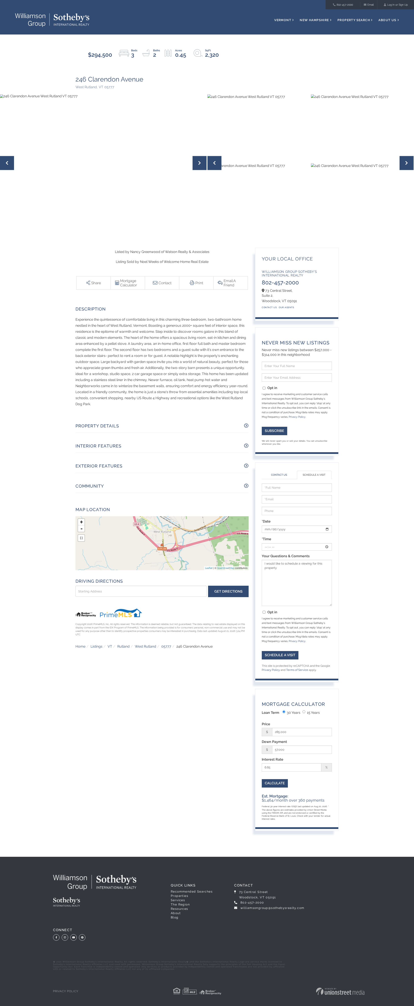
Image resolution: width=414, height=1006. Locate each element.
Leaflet (209, 568)
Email (370, 4)
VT (110, 646)
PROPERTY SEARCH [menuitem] (353, 20)
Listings (96, 646)
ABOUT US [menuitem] (387, 20)
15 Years (313, 713)
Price (266, 724)
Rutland (123, 646)
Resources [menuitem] (179, 908)
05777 (166, 646)
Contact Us (269, 307)
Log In (391, 4)
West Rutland (145, 646)
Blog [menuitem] (175, 917)
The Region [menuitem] (180, 904)
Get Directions (228, 591)
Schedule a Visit (314, 474)
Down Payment (274, 742)
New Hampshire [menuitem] (314, 20)
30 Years (293, 713)
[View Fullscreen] (81, 538)
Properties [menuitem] (179, 896)
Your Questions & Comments (286, 556)
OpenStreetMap (225, 568)
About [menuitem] (176, 913)
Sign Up (403, 4)
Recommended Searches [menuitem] (192, 891)
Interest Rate (272, 759)
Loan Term (270, 713)
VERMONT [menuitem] (282, 20)
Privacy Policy (297, 416)
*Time (266, 539)
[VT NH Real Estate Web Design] (340, 991)
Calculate (275, 783)
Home (80, 646)
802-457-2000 (345, 4)
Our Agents (286, 307)
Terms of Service (297, 670)
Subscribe (274, 431)
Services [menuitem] (178, 900)
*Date (266, 521)
